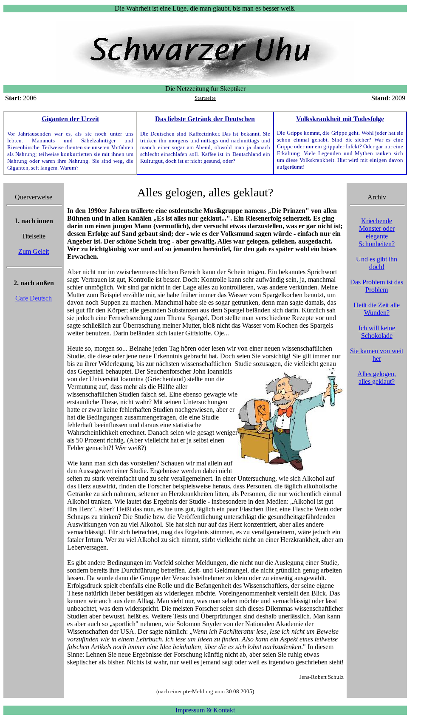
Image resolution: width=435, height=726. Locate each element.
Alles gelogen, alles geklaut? (376, 377)
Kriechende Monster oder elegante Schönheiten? (377, 232)
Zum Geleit (33, 251)
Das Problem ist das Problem (376, 285)
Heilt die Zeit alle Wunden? (376, 308)
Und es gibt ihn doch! (376, 262)
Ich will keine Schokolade (377, 331)
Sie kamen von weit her (376, 354)
